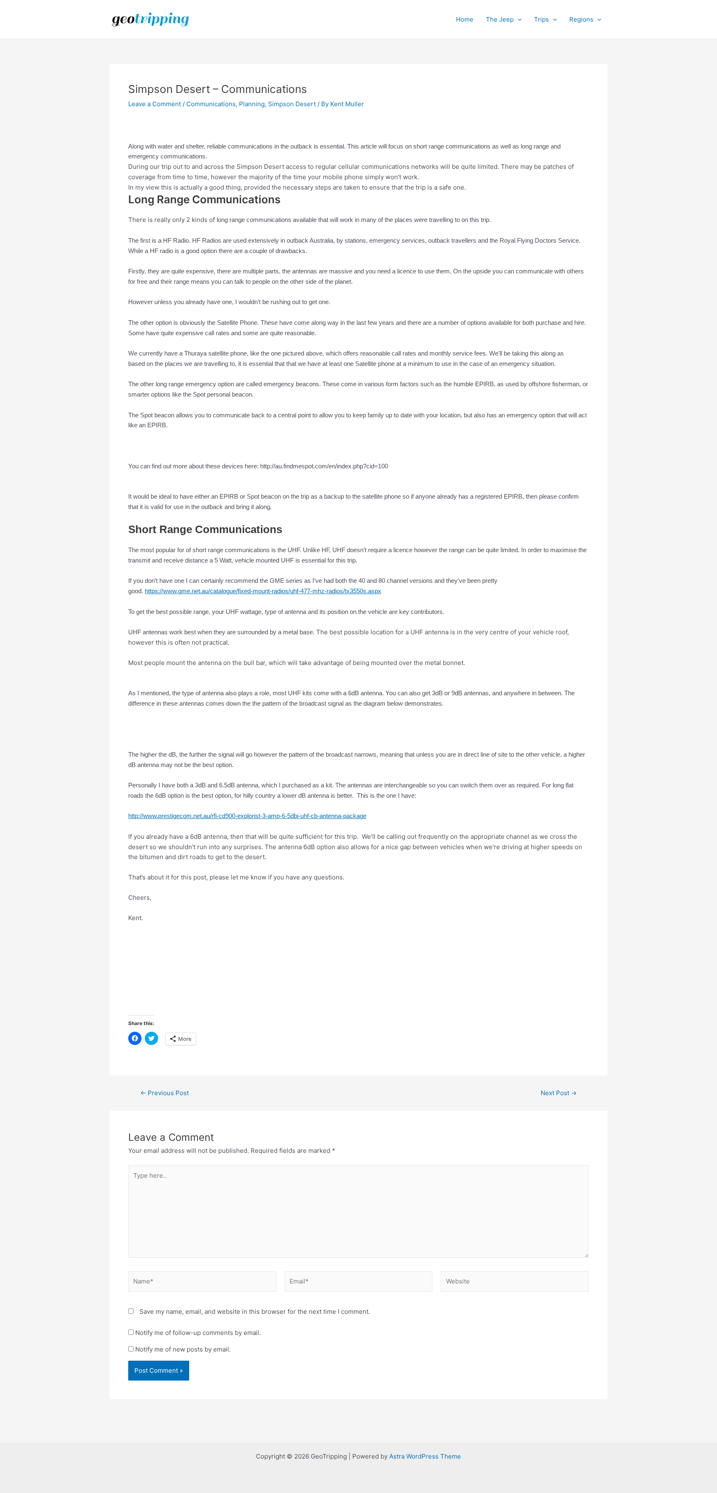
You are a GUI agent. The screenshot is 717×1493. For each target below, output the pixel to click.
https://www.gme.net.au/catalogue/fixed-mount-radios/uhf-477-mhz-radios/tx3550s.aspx (263, 590)
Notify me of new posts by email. (183, 1349)
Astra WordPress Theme (425, 1456)
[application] (518, 19)
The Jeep (500, 19)
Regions (581, 19)
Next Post (559, 1093)
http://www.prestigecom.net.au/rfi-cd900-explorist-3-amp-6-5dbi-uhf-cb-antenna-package (247, 815)
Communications (211, 104)
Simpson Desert (292, 104)
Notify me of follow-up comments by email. (198, 1333)
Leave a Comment (154, 104)
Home (464, 19)
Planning (252, 104)
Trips (541, 19)
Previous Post (164, 1093)
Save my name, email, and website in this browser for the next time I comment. (254, 1311)
